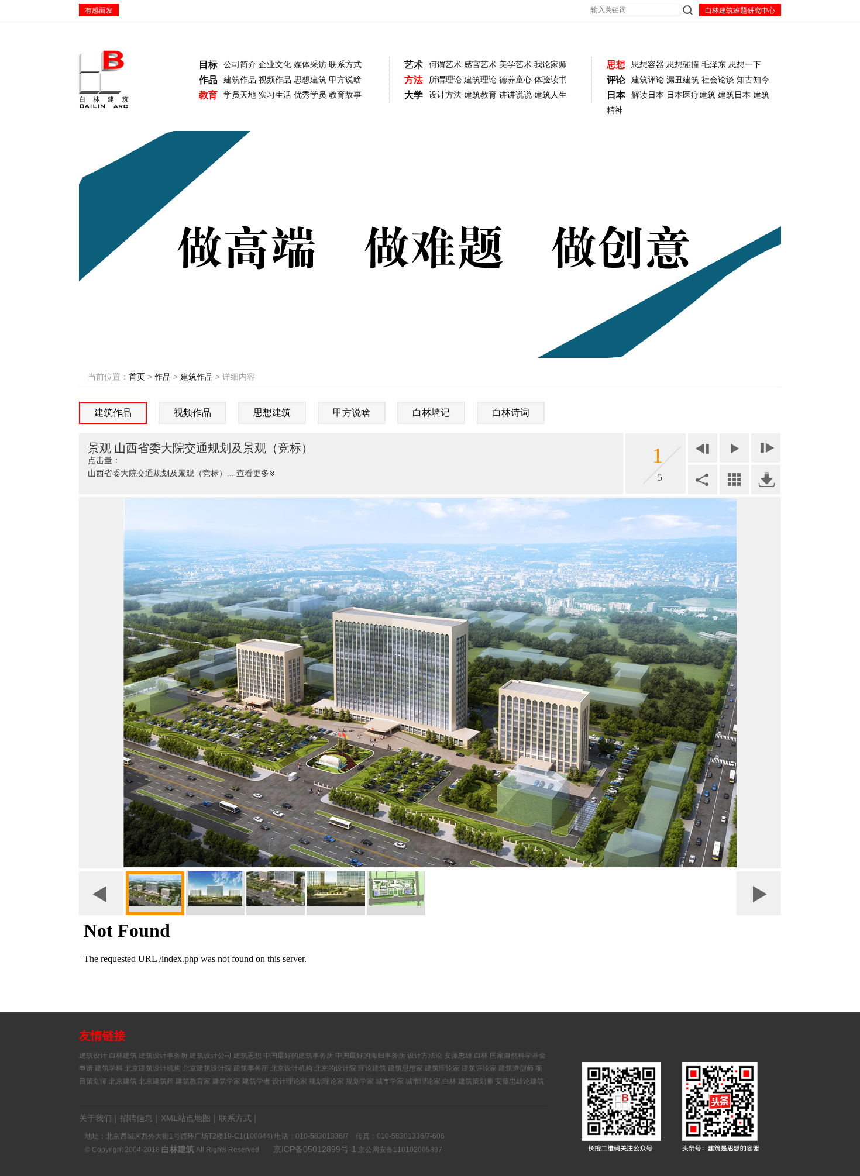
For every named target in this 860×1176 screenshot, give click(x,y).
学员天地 (239, 95)
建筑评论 (647, 79)
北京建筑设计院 (207, 1068)
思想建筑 (310, 79)
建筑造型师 (516, 1068)
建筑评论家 (479, 1068)
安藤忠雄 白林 (466, 1055)
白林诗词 (510, 413)
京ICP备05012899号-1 (314, 1149)
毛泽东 (713, 64)
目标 (208, 65)
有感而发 (99, 10)
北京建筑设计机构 (153, 1068)
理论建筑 (372, 1068)
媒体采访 (310, 64)
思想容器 (647, 64)
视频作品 (275, 79)
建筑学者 (256, 1081)
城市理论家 (423, 1081)
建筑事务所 (251, 1068)
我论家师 (550, 64)
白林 (449, 1081)
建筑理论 (480, 79)
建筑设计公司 (211, 1055)
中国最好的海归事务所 (370, 1055)
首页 (137, 376)
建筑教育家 (193, 1081)
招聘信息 (136, 1118)
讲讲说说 (515, 95)
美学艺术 (515, 64)
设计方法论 (424, 1055)
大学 (413, 95)
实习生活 (275, 95)
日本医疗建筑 (690, 95)
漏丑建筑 (682, 79)
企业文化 (275, 64)
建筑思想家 (405, 1068)
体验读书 (550, 79)
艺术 (413, 65)
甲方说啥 (345, 79)
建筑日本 (734, 95)
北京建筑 (123, 1081)
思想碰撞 (682, 64)
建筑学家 (226, 1081)
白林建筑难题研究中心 (740, 10)
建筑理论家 (442, 1068)
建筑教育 (480, 95)
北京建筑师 (156, 1081)
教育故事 (345, 95)
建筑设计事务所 (163, 1055)
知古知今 (753, 79)
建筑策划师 (475, 1081)
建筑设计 (93, 1055)
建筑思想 (247, 1055)
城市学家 (390, 1081)
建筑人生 (550, 95)
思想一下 (744, 64)
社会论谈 (717, 79)
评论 (616, 80)
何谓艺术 (445, 64)
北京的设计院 (335, 1068)
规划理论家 (326, 1081)
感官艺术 (480, 64)
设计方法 (445, 95)
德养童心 (515, 79)
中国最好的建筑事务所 (298, 1055)
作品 (208, 80)
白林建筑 (123, 1055)
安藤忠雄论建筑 (519, 1081)
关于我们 (95, 1118)
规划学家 (360, 1081)
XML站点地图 (186, 1118)
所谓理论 (445, 79)
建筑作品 (239, 79)
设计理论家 (289, 1081)
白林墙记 (431, 413)
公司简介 (239, 64)
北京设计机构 (291, 1068)
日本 (616, 95)
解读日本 (647, 95)
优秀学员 (310, 95)
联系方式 (345, 64)
